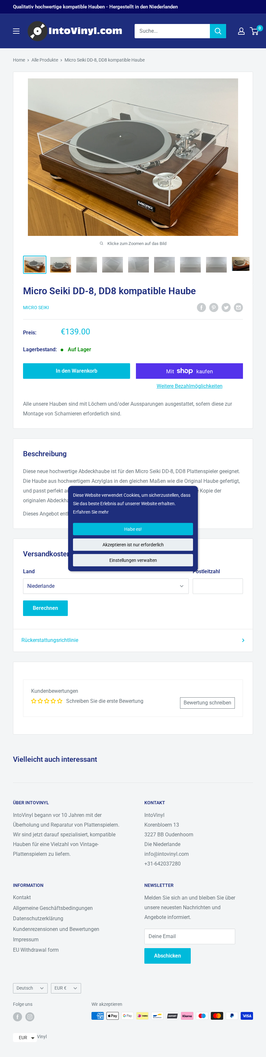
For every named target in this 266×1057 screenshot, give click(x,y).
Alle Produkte (44, 60)
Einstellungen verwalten (133, 560)
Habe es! (133, 528)
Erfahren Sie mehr (91, 512)
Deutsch (25, 988)
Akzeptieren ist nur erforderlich (133, 544)
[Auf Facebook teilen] (201, 307)
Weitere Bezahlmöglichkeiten (190, 386)
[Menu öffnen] (16, 31)
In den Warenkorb (76, 371)
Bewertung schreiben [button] (207, 703)
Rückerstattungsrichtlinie (49, 640)
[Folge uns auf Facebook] (17, 1016)
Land (29, 571)
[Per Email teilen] (238, 307)
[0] (254, 31)
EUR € (60, 988)
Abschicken (167, 956)
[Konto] (241, 31)
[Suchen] (218, 31)
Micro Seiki (36, 307)
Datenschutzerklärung (38, 918)
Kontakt (22, 897)
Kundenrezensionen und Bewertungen (56, 929)
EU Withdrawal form (36, 950)
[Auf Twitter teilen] (226, 307)
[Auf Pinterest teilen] (213, 307)
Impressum (26, 939)
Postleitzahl (206, 571)
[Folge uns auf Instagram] (29, 1016)
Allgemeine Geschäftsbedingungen (53, 908)
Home (19, 60)
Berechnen (45, 608)
